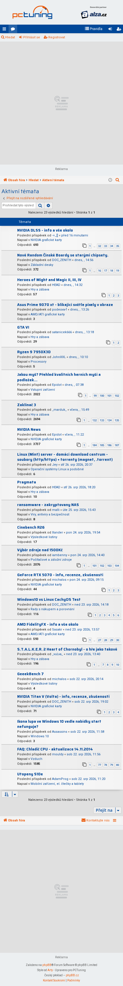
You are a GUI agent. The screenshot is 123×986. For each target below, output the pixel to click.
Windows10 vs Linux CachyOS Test (49, 599)
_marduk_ (59, 410)
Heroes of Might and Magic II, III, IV (49, 280)
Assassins (59, 732)
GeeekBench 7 (30, 674)
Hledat (10, 37)
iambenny (59, 555)
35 (117, 246)
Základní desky (42, 265)
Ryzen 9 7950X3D (34, 352)
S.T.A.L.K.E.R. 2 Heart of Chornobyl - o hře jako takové (67, 649)
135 (117, 420)
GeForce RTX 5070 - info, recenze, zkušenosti (60, 575)
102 (117, 396)
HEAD (56, 285)
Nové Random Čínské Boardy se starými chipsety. (62, 255)
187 (117, 445)
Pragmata (26, 482)
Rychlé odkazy (5, 30)
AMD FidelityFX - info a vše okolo (47, 624)
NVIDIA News (29, 429)
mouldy (58, 754)
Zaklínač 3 (26, 405)
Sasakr (57, 629)
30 (117, 640)
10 (117, 665)
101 (109, 396)
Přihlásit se (31, 37)
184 (94, 445)
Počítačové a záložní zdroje (51, 560)
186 (109, 445)
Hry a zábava (40, 289)
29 (111, 640)
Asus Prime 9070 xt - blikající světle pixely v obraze (65, 305)
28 (105, 640)
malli (55, 510)
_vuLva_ (57, 654)
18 (111, 270)
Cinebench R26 (31, 527)
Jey (54, 465)
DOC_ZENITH (61, 260)
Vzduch (36, 759)
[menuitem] (93, 29)
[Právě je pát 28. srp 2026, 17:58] (110, 180)
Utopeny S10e (30, 774)
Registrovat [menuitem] (120, 30)
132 (94, 420)
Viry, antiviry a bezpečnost (50, 514)
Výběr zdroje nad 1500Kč (40, 550)
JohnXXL (59, 357)
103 (109, 566)
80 (117, 765)
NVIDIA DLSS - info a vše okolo (45, 230)
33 (105, 246)
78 (105, 765)
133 (102, 420)
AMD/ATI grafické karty (48, 314)
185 (102, 445)
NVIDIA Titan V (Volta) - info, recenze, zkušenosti (63, 696)
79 (111, 765)
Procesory (38, 361)
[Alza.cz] (93, 12)
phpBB (46, 965)
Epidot (56, 385)
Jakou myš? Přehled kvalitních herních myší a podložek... (59, 377)
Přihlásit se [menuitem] (111, 30)
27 (99, 640)
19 (117, 270)
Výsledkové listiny (44, 537)
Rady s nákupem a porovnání (52, 609)
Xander (57, 532)
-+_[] (55, 235)
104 (117, 566)
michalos (59, 580)
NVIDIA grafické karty (46, 240)
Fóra (14, 30)
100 (102, 396)
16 (99, 270)
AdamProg (60, 779)
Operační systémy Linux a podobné (57, 469)
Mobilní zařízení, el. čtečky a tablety (57, 784)
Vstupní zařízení (43, 390)
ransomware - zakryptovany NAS (48, 505)
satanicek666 (62, 332)
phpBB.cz (72, 975)
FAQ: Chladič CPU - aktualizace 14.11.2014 (55, 749)
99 (95, 396)
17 (105, 270)
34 (111, 246)
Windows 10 (40, 736)
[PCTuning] (32, 12)
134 (109, 420)
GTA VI (23, 327)
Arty (50, 970)
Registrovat (56, 37)
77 (99, 765)
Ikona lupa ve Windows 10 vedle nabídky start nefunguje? (59, 724)
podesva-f (59, 309)
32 (99, 246)
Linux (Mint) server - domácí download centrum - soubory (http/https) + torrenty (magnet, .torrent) (65, 457)
